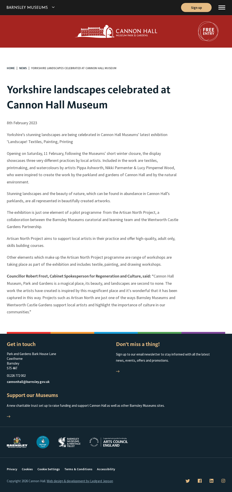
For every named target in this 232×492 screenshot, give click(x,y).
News (23, 68)
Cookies (27, 469)
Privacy (12, 469)
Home (11, 68)
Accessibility (106, 469)
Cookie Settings (48, 469)
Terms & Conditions (78, 469)
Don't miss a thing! (138, 344)
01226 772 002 (16, 375)
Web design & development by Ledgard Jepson (80, 481)
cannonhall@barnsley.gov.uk (28, 382)
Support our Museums (32, 395)
